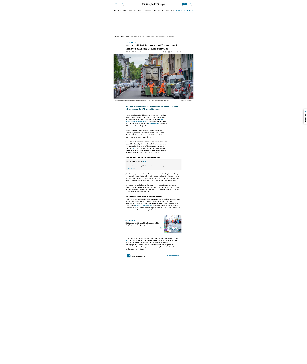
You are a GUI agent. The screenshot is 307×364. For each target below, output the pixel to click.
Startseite (116, 36)
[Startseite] (153, 4)
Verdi (127, 240)
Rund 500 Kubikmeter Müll (143, 206)
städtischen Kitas (153, 124)
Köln (122, 36)
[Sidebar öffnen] (115, 10)
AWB (127, 36)
